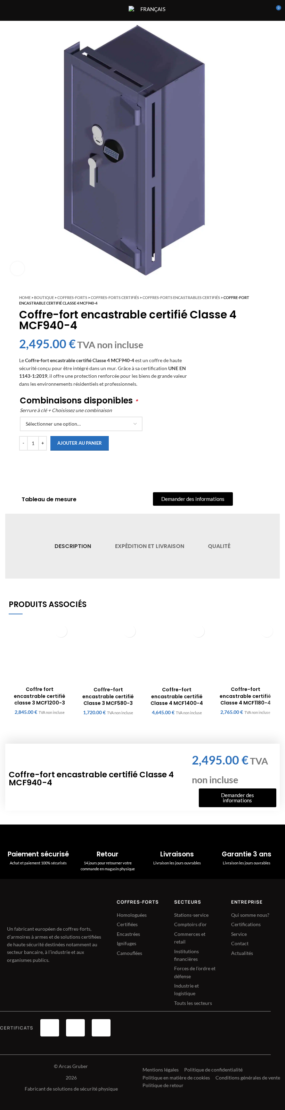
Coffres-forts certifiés (115, 297)
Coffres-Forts (72, 297)
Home (25, 297)
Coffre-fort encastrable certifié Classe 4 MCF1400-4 (176, 696)
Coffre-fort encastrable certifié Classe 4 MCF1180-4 (245, 696)
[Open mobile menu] (119, 10)
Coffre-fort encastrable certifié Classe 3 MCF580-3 (108, 696)
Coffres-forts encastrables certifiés (181, 297)
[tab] (73, 546)
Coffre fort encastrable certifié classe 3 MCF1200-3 (39, 696)
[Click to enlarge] (17, 268)
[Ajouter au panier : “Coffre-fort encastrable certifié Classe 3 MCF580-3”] (129, 631)
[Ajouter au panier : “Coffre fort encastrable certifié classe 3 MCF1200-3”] (61, 631)
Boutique (44, 297)
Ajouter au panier (79, 443)
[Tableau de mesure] (12, 499)
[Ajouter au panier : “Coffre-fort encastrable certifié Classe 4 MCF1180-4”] (267, 631)
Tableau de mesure (49, 499)
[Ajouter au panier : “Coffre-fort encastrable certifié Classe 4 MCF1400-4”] (198, 631)
